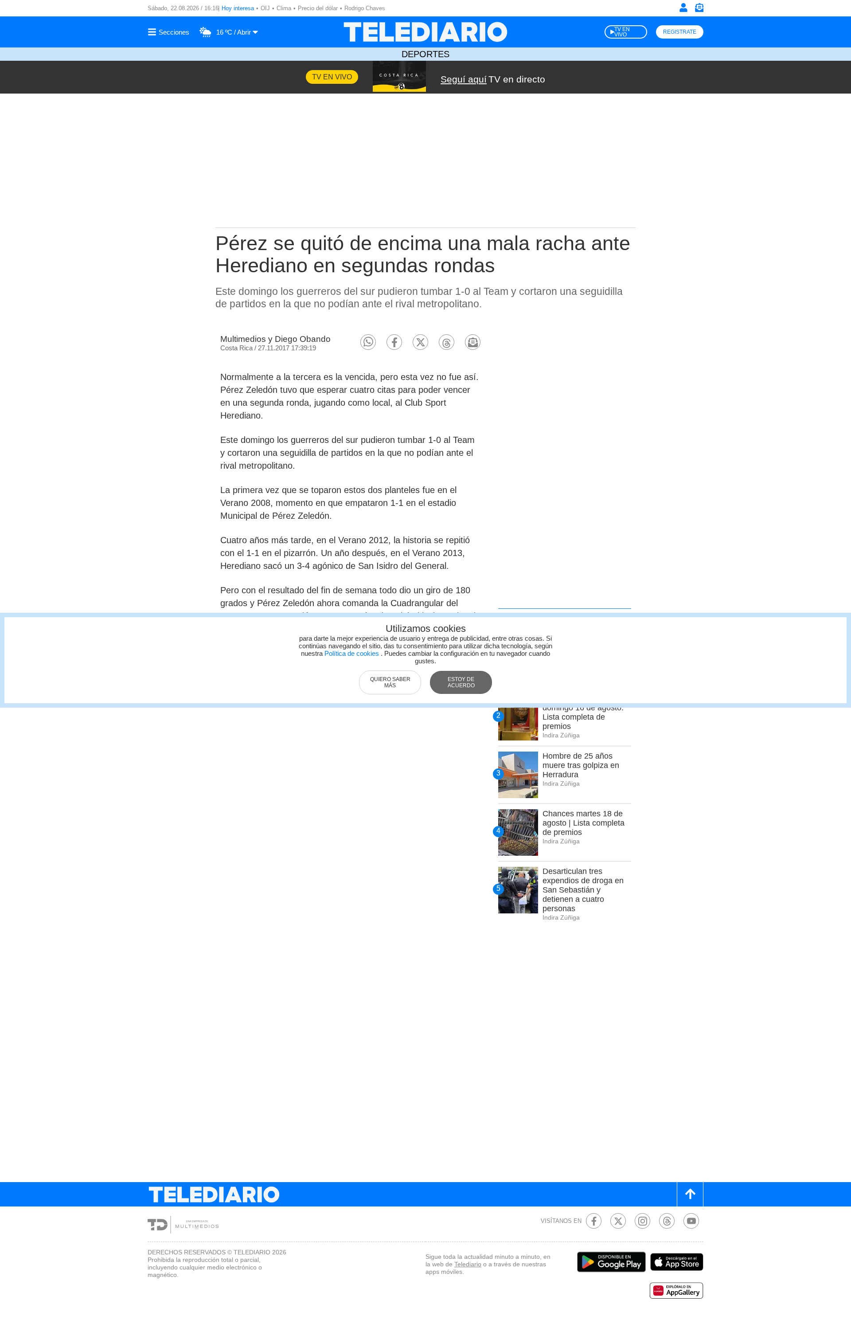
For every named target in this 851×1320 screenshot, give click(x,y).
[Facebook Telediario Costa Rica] (593, 1221)
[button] (368, 342)
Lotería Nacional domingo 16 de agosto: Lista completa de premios (583, 712)
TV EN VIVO (622, 32)
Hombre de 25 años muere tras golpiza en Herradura (581, 765)
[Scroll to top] (690, 1194)
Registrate (679, 32)
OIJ (265, 8)
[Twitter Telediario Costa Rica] (618, 1221)
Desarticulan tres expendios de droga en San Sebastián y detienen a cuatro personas (583, 890)
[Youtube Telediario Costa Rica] (691, 1221)
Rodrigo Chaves (364, 8)
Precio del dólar (318, 8)
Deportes (425, 54)
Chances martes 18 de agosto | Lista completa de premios (584, 823)
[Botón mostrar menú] (170, 31)
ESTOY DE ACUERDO (461, 682)
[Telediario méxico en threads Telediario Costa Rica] (667, 1221)
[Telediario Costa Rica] (425, 31)
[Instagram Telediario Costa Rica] (642, 1221)
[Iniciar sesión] (683, 7)
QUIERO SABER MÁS (390, 682)
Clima (284, 8)
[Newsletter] (699, 9)
